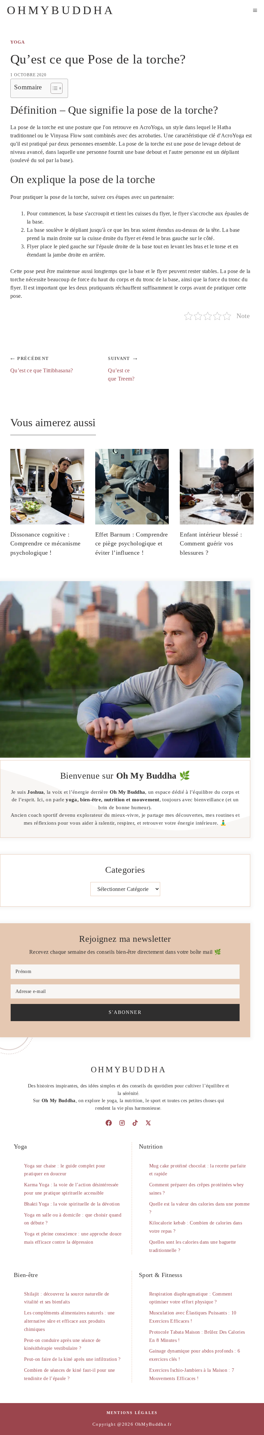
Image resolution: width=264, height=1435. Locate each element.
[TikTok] (135, 1123)
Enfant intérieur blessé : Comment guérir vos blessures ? (211, 543)
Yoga (17, 42)
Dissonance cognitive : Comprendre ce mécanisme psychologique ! (45, 543)
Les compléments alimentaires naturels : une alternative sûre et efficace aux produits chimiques (69, 1321)
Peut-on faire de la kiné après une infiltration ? (72, 1359)
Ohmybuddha (61, 10)
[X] (148, 1123)
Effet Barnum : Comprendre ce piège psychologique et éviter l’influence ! (131, 543)
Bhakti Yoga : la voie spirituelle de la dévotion (72, 1204)
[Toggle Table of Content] (53, 88)
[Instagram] (122, 1123)
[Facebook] (109, 1123)
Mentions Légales (132, 1413)
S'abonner (125, 1012)
